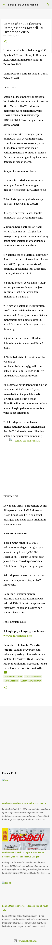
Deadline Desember (13, 677)
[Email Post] (5, 673)
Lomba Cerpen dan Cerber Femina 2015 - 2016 (24, 803)
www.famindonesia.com (17, 635)
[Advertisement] (26, 737)
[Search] (48, 4)
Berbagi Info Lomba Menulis (23, 4)
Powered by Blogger (27, 941)
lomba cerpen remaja (31, 681)
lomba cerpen (11, 681)
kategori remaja (33, 677)
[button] (5, 41)
